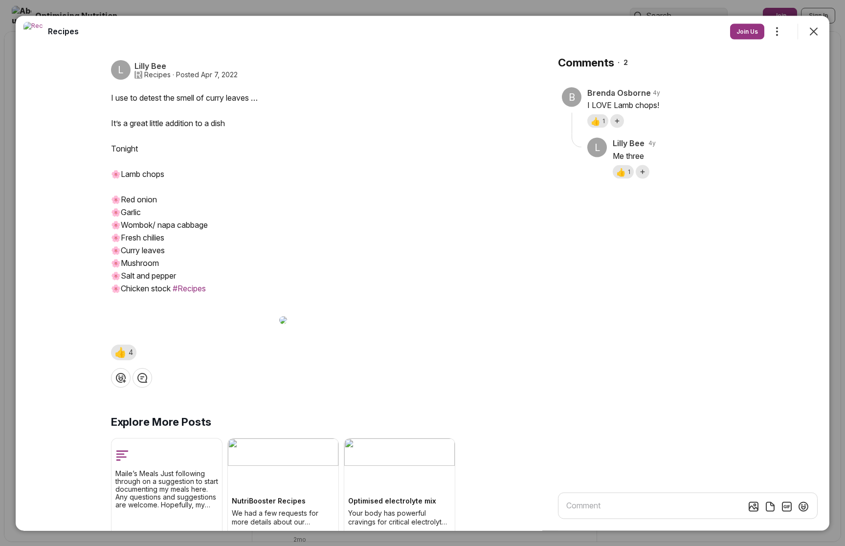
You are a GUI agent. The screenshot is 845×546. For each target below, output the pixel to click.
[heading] (63, 30)
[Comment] (142, 377)
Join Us (747, 31)
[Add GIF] (787, 506)
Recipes (157, 74)
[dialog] (422, 273)
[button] (123, 352)
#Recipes (189, 288)
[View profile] (33, 31)
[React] (120, 377)
